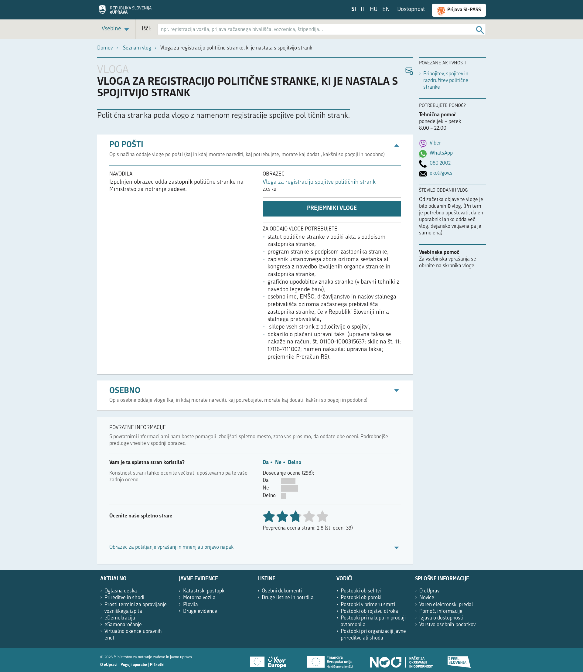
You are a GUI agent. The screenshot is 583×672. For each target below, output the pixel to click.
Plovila (190, 604)
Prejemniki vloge (332, 208)
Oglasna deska (120, 591)
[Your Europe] (270, 660)
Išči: (147, 29)
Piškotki (157, 665)
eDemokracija (119, 618)
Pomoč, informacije (440, 611)
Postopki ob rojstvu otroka (369, 611)
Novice (426, 597)
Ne (278, 462)
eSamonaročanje (123, 624)
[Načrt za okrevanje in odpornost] (401, 660)
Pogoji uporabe (134, 665)
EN (386, 9)
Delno (294, 462)
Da (266, 462)
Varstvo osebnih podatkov (447, 624)
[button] (409, 71)
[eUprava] (125, 11)
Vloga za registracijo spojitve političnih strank (319, 182)
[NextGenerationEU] (330, 660)
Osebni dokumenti (282, 591)
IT (363, 9)
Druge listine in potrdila (288, 597)
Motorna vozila (199, 597)
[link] (116, 29)
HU (374, 9)
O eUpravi (430, 591)
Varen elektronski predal (446, 604)
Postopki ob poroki (361, 597)
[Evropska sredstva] (459, 660)
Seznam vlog (137, 48)
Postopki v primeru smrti (368, 604)
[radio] (308, 517)
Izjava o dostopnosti (441, 618)
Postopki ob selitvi (361, 591)
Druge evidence (200, 611)
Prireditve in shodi (124, 597)
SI (353, 9)
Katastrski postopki (204, 591)
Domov (105, 48)
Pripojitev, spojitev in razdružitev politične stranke (445, 80)
